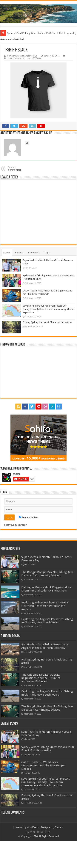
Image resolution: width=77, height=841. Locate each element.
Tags (47, 252)
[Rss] (18, 406)
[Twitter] (32, 406)
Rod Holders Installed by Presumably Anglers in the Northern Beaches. (44, 646)
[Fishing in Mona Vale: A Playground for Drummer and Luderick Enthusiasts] (10, 592)
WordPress (33, 827)
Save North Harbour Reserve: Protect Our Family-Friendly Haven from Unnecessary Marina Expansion (48, 309)
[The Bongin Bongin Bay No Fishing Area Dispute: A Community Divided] (10, 576)
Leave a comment (16, 58)
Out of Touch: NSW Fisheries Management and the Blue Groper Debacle (43, 765)
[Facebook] (25, 406)
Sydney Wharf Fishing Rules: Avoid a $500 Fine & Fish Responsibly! (47, 748)
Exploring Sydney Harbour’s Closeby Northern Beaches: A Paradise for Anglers (44, 606)
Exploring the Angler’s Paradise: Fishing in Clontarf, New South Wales (47, 620)
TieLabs (59, 827)
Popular (19, 252)
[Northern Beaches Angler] (38, 13)
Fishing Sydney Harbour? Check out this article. (47, 322)
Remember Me (29, 517)
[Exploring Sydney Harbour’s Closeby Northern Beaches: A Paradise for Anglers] (10, 607)
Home (6, 39)
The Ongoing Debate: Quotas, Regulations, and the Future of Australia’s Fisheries (40, 678)
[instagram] (59, 406)
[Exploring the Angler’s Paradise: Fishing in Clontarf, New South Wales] (10, 623)
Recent (6, 252)
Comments (34, 252)
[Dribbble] (45, 406)
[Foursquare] (52, 406)
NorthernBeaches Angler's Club (22, 56)
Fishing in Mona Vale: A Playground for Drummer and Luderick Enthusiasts (46, 589)
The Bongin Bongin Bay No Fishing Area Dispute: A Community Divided (47, 573)
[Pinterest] (38, 406)
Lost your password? (15, 524)
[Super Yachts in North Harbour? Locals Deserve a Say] (10, 561)
